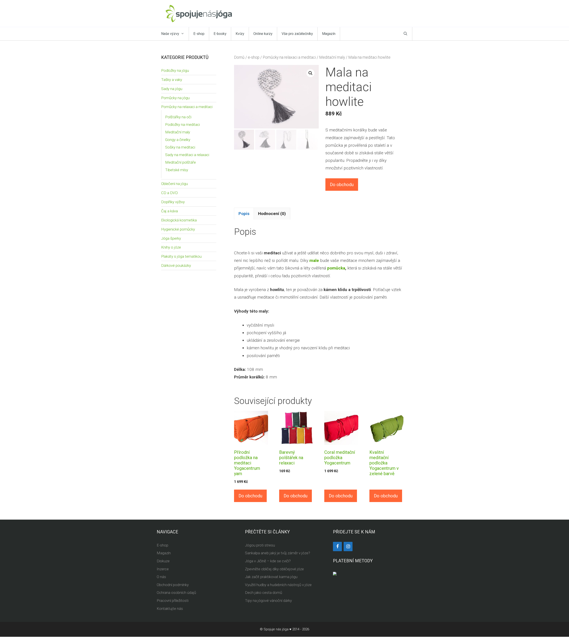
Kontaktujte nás (170, 608)
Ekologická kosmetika (179, 220)
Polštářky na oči (178, 117)
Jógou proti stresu (260, 545)
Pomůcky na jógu (175, 98)
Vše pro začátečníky (297, 34)
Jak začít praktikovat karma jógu (271, 577)
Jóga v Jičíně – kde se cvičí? (268, 561)
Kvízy (240, 34)
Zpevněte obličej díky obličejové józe (274, 569)
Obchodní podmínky (173, 585)
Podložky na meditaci (182, 124)
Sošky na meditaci (180, 147)
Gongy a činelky (177, 139)
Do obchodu (342, 184)
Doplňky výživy (173, 202)
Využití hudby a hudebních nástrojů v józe (278, 585)
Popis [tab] (243, 213)
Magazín (328, 34)
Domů (239, 57)
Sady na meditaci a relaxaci (187, 155)
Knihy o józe (171, 247)
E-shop (198, 34)
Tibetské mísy (176, 170)
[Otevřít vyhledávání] (405, 33)
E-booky (220, 34)
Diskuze (163, 561)
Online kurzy (262, 34)
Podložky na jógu (175, 70)
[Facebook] (337, 546)
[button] (311, 73)
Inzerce (163, 569)
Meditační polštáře (180, 162)
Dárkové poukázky (176, 265)
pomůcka (336, 268)
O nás (161, 577)
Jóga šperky (171, 238)
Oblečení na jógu (174, 183)
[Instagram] (348, 546)
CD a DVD (169, 193)
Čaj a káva (169, 211)
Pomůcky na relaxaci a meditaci (289, 57)
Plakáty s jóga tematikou (181, 256)
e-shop (253, 57)
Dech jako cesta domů (263, 592)
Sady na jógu (171, 88)
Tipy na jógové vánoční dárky (268, 600)
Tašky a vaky (171, 79)
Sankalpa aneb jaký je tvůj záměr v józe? (277, 553)
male (314, 260)
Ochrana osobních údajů (176, 592)
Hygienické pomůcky (178, 229)
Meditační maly (332, 57)
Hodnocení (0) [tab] (272, 213)
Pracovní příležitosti (172, 600)
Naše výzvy (170, 34)
